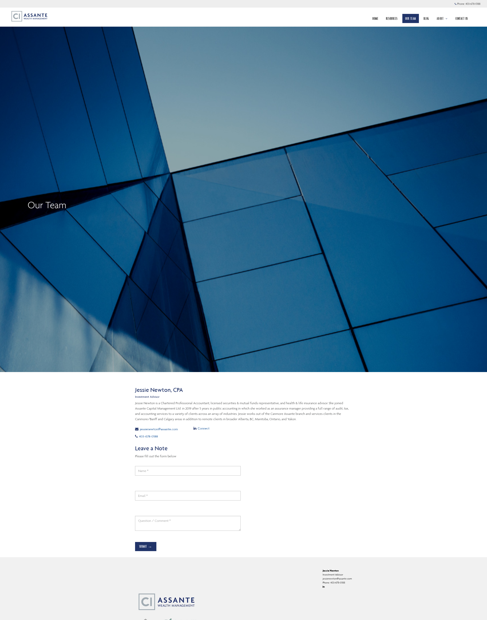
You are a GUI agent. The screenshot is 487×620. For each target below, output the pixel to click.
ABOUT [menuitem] (440, 18)
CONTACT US (461, 18)
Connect (203, 428)
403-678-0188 (473, 4)
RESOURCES (392, 18)
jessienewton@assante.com (159, 429)
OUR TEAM (410, 18)
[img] (243, 186)
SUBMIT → (145, 546)
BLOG (426, 18)
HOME (375, 18)
